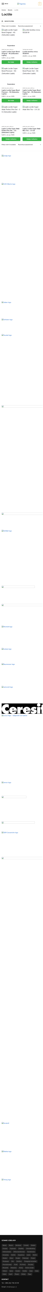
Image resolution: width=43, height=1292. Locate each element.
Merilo (35, 1255)
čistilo (4, 1274)
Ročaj (21, 1268)
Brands (10, 10)
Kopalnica (21, 1255)
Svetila (25, 1271)
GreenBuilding (30, 1248)
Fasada (5, 1248)
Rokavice (13, 1268)
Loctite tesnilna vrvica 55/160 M (30, 52)
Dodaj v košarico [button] (32, 62)
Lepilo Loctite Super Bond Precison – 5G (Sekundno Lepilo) (11, 92)
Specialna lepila (7, 49)
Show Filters (9, 21)
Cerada (26, 1245)
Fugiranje (13, 1248)
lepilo (28, 1255)
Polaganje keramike (30, 1261)
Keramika (5, 1255)
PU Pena (22, 1264)
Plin (12, 1261)
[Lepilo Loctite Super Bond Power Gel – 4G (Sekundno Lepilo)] (32, 76)
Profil (15, 1264)
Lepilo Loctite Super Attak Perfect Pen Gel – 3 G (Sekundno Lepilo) (10, 130)
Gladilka (21, 1248)
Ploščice (19, 1261)
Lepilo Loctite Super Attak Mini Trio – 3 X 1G (31, 129)
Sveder (18, 1271)
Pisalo (33, 1258)
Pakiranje (25, 1258)
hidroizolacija (7, 1252)
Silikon (5, 1271)
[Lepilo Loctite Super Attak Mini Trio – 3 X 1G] (32, 115)
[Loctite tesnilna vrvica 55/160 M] (32, 38)
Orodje (18, 1258)
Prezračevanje (7, 1264)
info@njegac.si (11, 1287)
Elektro (33, 1245)
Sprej (11, 1271)
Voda (36, 1271)
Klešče (13, 1255)
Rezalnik (5, 1268)
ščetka (23, 1274)
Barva (4, 1245)
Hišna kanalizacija (19, 1252)
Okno (11, 1258)
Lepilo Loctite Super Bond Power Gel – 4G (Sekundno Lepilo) (32, 92)
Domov (4, 10)
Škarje (17, 1274)
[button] (39, 3)
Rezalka (30, 1264)
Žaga (29, 1274)
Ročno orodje (29, 1268)
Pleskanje (6, 1261)
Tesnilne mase (28, 49)
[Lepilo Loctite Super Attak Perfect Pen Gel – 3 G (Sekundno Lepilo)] (11, 115)
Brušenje (18, 1245)
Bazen (11, 1245)
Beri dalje (11, 62)
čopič (10, 1274)
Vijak (30, 1271)
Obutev (5, 1258)
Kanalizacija (31, 1252)
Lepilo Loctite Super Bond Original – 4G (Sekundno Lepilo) (11, 53)
